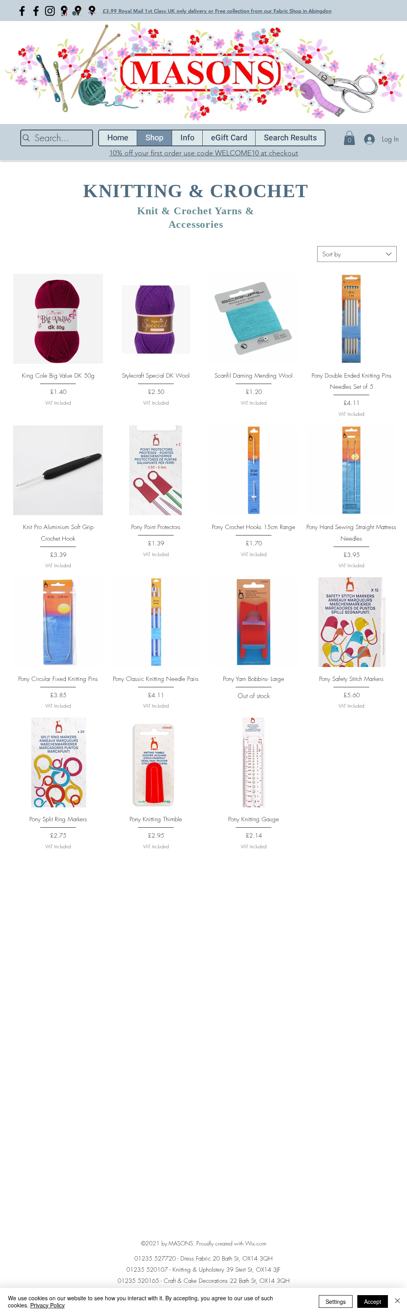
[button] (349, 138)
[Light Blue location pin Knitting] (77, 10)
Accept (372, 1301)
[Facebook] (22, 10)
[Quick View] (58, 319)
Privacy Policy (47, 1305)
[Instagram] (49, 10)
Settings (336, 1301)
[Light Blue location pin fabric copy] (91, 10)
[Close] (397, 1301)
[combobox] (357, 254)
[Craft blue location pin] (63, 10)
